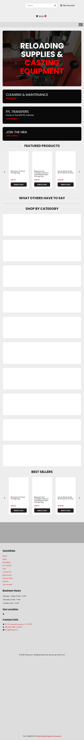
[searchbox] (41, 5)
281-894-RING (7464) (13, 627)
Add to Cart (19, 184)
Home (5, 556)
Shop (4, 559)
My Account (69, 5)
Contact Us (7, 572)
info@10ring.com (11, 630)
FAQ (4, 569)
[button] (55, 5)
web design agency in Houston (49, 736)
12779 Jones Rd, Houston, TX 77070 (18, 624)
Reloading (6, 562)
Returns (5, 581)
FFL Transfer (7, 565)
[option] (18, 170)
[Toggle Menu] (81, 24)
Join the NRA (7, 585)
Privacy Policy (8, 578)
